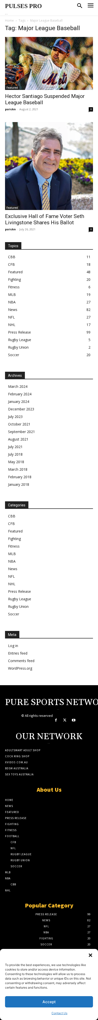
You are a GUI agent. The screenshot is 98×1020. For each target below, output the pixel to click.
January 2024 (18, 401)
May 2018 (16, 461)
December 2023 (21, 409)
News (12, 309)
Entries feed (17, 653)
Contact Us (59, 1013)
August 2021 (18, 439)
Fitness (14, 287)
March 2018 (17, 469)
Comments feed (21, 660)
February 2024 (19, 394)
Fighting (14, 279)
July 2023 (15, 416)
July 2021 (15, 446)
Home (9, 20)
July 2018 (15, 454)
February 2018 (19, 476)
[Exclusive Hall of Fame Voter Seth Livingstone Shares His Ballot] (49, 166)
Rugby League (19, 339)
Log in (13, 645)
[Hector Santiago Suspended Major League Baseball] (49, 63)
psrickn (10, 109)
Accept (49, 1001)
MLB (12, 294)
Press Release (19, 332)
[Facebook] (56, 720)
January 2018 (18, 484)
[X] (65, 720)
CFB (11, 264)
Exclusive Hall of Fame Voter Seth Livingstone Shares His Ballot (44, 219)
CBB (11, 256)
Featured (12, 87)
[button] (90, 955)
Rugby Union (18, 347)
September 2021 (21, 431)
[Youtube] (73, 720)
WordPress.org (20, 668)
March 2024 (17, 386)
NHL (11, 324)
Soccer (13, 354)
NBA (12, 302)
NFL (11, 317)
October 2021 (19, 424)
